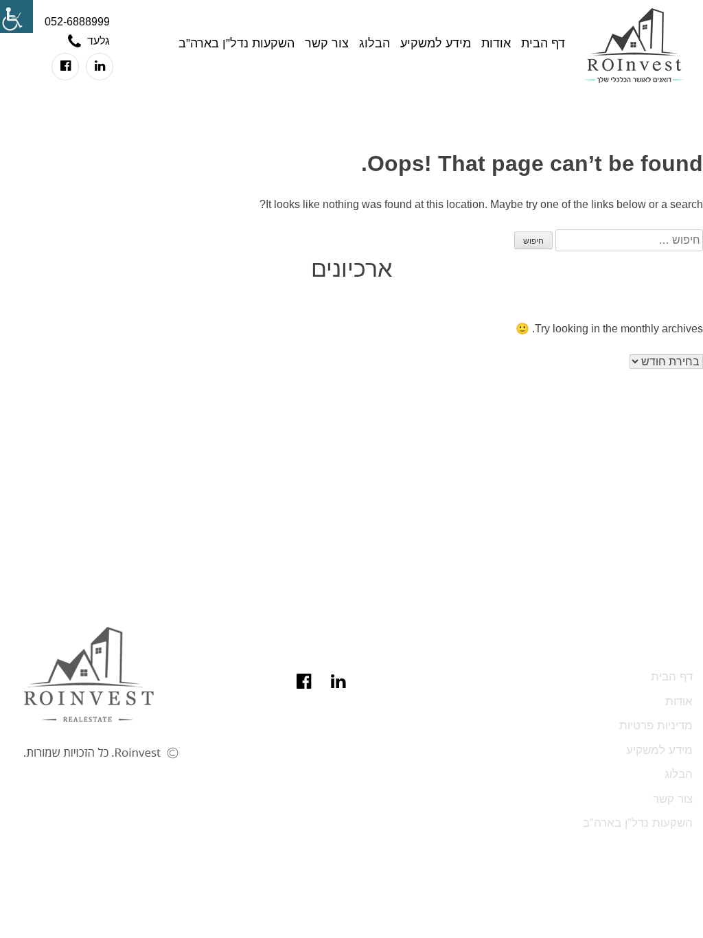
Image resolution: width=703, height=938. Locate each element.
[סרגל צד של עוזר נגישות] (16, 16)
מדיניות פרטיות (656, 725)
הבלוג (374, 43)
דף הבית (543, 43)
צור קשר (327, 43)
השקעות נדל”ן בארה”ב (236, 43)
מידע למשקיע (435, 43)
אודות (496, 43)
